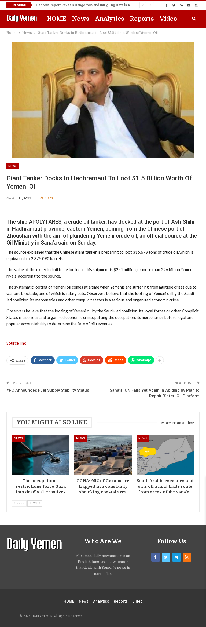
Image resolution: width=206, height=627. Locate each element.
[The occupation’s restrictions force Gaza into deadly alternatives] (40, 455)
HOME (57, 18)
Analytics (109, 18)
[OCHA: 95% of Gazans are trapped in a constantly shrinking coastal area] (103, 455)
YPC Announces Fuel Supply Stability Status (47, 390)
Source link (16, 343)
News (80, 18)
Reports (142, 18)
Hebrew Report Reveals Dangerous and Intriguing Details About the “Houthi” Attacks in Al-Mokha (113, 5)
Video (168, 18)
